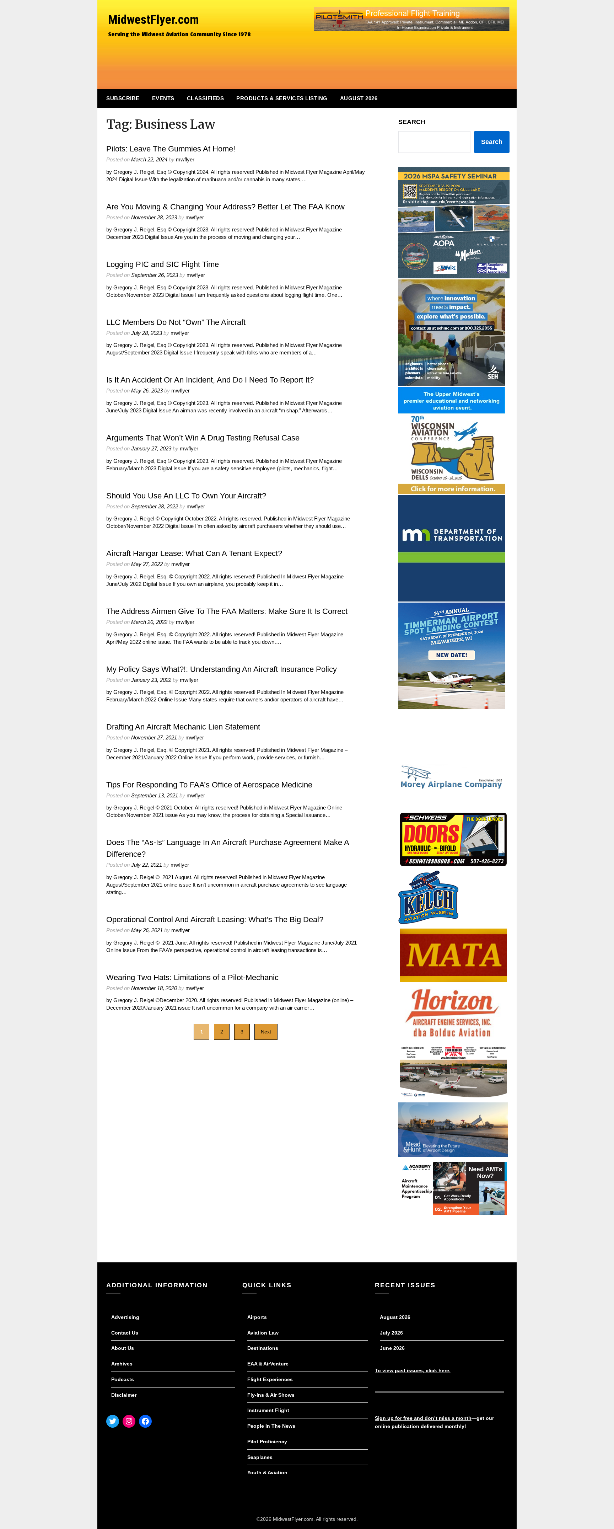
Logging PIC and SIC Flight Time (162, 264)
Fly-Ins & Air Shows (271, 1395)
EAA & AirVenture (268, 1364)
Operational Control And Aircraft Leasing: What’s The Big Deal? (214, 919)
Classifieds (205, 98)
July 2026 (391, 1333)
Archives (122, 1364)
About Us (122, 1348)
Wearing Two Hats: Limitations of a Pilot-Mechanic (192, 977)
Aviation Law (263, 1333)
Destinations (262, 1348)
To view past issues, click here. (413, 1370)
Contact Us (124, 1333)
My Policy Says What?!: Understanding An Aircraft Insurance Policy (221, 669)
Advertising (125, 1317)
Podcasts (122, 1379)
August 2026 (359, 98)
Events (163, 98)
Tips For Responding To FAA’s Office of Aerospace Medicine (209, 784)
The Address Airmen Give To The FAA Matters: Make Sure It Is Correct (227, 611)
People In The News (271, 1426)
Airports (257, 1317)
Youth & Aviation (267, 1472)
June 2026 (392, 1348)
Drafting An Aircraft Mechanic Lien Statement (183, 726)
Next (266, 1032)
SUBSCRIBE (123, 98)
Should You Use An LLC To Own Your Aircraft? (186, 495)
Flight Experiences (270, 1379)
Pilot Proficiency (267, 1441)
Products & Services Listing (282, 98)
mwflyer (185, 159)
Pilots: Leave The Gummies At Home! (170, 148)
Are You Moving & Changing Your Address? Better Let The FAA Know (225, 206)
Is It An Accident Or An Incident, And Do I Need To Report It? (210, 379)
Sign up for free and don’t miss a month (423, 1418)
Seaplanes (260, 1457)
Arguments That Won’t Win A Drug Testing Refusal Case (203, 437)
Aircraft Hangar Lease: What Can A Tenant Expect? (194, 553)
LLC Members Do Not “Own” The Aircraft (176, 322)
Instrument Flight (268, 1410)
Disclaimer (123, 1395)
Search (411, 121)
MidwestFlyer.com (153, 19)
